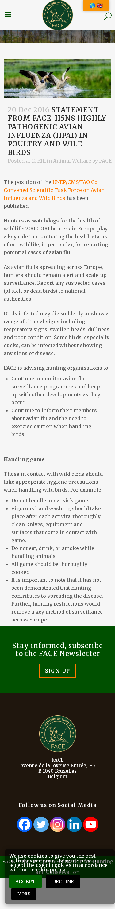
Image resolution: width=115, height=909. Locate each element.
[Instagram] (57, 824)
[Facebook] (24, 824)
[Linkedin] (74, 824)
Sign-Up (57, 671)
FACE (105, 161)
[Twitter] (41, 824)
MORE (23, 893)
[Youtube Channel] (90, 824)
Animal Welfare (72, 161)
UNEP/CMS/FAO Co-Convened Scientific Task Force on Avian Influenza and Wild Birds (54, 190)
